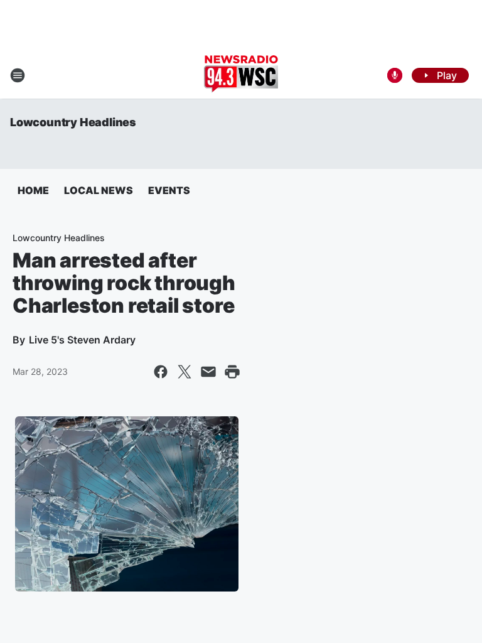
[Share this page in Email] (208, 372)
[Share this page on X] (184, 372)
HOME (33, 190)
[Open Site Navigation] (17, 75)
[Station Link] (241, 75)
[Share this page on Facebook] (160, 372)
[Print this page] (232, 372)
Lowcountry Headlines (73, 122)
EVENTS (169, 190)
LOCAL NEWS (98, 190)
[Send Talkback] (394, 75)
